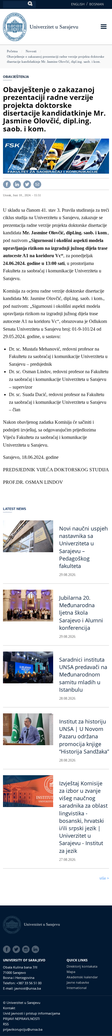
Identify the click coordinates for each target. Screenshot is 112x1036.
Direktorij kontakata (82, 966)
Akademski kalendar (82, 977)
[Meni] (103, 27)
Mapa (71, 971)
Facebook (8, 949)
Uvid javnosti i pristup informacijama (31, 1013)
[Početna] (13, 924)
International (77, 987)
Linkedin (36, 949)
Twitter (17, 949)
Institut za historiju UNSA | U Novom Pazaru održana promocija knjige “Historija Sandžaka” (84, 736)
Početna (12, 51)
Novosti (31, 51)
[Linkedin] (17, 183)
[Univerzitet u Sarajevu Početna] (15, 26)
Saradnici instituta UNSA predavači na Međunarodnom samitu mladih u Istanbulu (83, 674)
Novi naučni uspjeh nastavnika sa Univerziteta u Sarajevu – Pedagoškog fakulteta (83, 547)
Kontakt (9, 1008)
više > (104, 878)
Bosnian (96, 4)
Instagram (27, 949)
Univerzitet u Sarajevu (54, 27)
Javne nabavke (78, 982)
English (78, 4)
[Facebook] (7, 183)
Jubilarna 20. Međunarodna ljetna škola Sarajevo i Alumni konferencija (81, 612)
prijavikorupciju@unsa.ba (22, 1029)
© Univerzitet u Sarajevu (21, 1002)
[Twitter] (27, 183)
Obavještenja (16, 77)
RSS (6, 1024)
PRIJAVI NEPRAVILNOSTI (21, 1018)
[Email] (37, 183)
